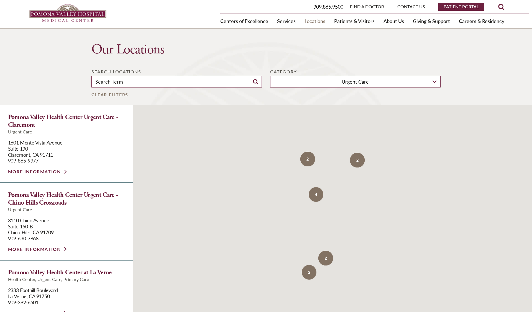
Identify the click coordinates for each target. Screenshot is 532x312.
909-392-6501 (23, 302)
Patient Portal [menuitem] (461, 6)
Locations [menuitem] (315, 20)
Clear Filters (109, 94)
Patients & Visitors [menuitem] (354, 20)
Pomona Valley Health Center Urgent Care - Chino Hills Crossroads (63, 199)
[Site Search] (501, 7)
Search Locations (116, 71)
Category (283, 71)
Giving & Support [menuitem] (431, 20)
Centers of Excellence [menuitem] (244, 20)
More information (34, 171)
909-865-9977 (23, 160)
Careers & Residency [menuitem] (481, 20)
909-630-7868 (23, 238)
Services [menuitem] (286, 20)
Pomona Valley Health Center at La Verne (60, 273)
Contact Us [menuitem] (411, 6)
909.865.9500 (328, 6)
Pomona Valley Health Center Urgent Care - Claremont (63, 121)
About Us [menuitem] (393, 20)
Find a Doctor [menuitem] (367, 6)
